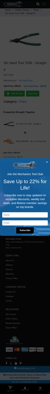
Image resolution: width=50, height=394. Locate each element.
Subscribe (25, 230)
